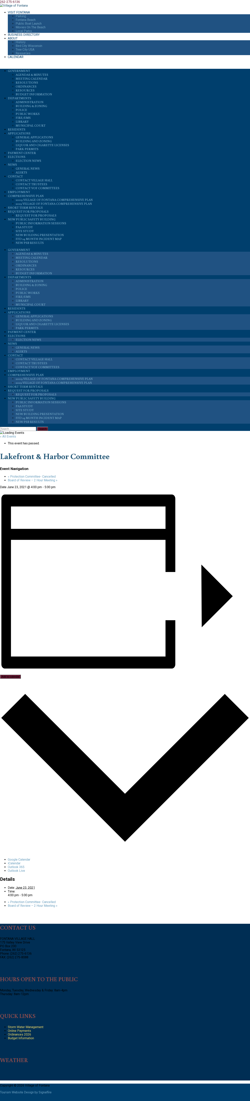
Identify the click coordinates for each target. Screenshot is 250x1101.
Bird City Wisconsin (29, 46)
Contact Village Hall (34, 180)
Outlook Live (16, 871)
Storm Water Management (25, 1027)
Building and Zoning (34, 141)
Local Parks (24, 31)
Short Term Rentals (25, 207)
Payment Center (22, 153)
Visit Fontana (19, 12)
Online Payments (19, 1031)
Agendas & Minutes (32, 75)
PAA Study (24, 227)
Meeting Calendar (31, 79)
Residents (16, 129)
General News (28, 168)
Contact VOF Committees (37, 188)
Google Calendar (19, 859)
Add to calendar (10, 676)
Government (19, 71)
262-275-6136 (10, 2)
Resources (23, 53)
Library (22, 122)
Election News (28, 161)
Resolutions (27, 82)
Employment (19, 192)
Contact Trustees (31, 184)
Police (21, 110)
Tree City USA (25, 49)
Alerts (21, 172)
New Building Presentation (40, 235)
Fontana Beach (26, 20)
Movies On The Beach (31, 27)
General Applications (34, 137)
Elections (16, 157)
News (12, 164)
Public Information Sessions (41, 223)
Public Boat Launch (29, 23)
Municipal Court (31, 125)
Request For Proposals (28, 211)
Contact (15, 176)
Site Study (25, 231)
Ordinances (26, 86)
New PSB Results (30, 243)
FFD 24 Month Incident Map (39, 239)
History (21, 42)
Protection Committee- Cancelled (32, 476)
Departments (19, 98)
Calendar (15, 57)
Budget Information (34, 94)
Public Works (28, 114)
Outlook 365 (16, 867)
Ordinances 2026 (19, 1034)
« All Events (8, 436)
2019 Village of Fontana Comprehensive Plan (54, 204)
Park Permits (27, 149)
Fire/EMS (23, 118)
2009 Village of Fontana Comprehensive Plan (54, 200)
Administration (30, 102)
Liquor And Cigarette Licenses (42, 145)
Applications (19, 133)
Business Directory (24, 35)
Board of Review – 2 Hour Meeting (32, 480)
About (13, 38)
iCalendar (14, 863)
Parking (21, 16)
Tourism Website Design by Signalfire (26, 1092)
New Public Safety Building (31, 219)
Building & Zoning (31, 106)
